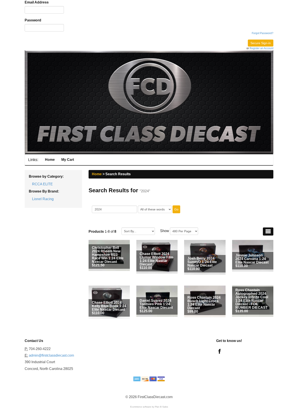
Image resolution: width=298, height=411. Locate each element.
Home (50, 159)
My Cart (67, 159)
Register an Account (261, 48)
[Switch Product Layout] (268, 231)
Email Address (37, 2)
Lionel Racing (43, 199)
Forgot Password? (262, 33)
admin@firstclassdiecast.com (51, 355)
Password (33, 20)
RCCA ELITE (42, 184)
